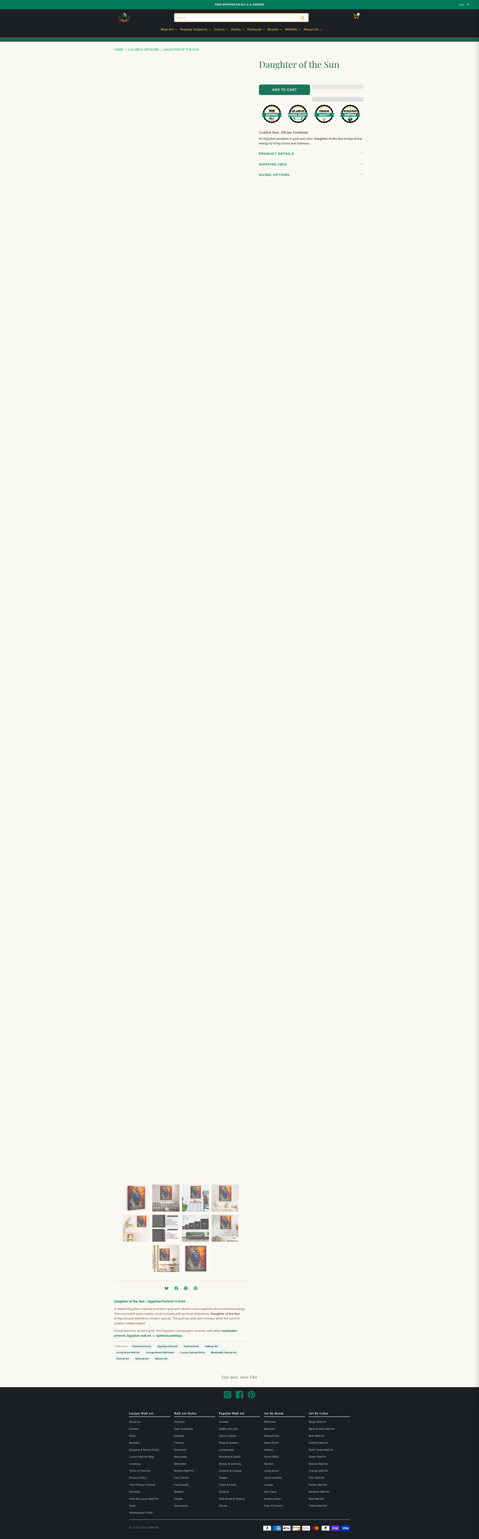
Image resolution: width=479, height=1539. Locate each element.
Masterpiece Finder (141, 1512)
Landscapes (226, 1449)
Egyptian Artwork (167, 1346)
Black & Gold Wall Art (322, 1428)
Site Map (134, 1491)
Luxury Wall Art (149, 1527)
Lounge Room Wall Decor (160, 1352)
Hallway (268, 1449)
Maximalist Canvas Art (224, 1352)
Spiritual (224, 1491)
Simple (178, 1498)
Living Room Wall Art (128, 1352)
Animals (223, 1421)
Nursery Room (272, 1498)
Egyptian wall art (139, 1335)
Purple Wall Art (318, 1484)
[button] (169, 30)
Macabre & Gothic (230, 1456)
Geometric (180, 1449)
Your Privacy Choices (142, 1484)
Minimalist (180, 1463)
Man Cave (270, 1491)
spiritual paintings (169, 1335)
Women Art (161, 1358)
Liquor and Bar (273, 1477)
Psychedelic (181, 1484)
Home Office (271, 1456)
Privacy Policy (137, 1477)
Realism (178, 1491)
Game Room (271, 1442)
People (223, 1477)
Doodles (179, 1435)
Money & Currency (230, 1463)
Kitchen (268, 1463)
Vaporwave (181, 1505)
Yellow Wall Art (318, 1505)
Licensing (135, 1463)
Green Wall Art (317, 1456)
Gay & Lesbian (228, 1435)
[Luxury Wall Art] (124, 18)
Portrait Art (122, 1358)
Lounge (268, 1484)
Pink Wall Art (316, 1477)
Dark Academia (183, 1428)
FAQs (132, 1435)
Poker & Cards (228, 1484)
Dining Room (271, 1435)
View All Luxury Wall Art (143, 1498)
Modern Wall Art (184, 1470)
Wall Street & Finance (232, 1498)
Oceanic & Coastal (230, 1470)
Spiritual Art (142, 1358)
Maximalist (180, 1456)
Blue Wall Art (316, 1435)
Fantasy (179, 1442)
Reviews (134, 1442)
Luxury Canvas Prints (192, 1352)
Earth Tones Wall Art (321, 1449)
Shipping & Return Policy (144, 1449)
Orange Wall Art (318, 1470)
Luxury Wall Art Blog (141, 1456)
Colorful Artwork (141, 1346)
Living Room (271, 1470)
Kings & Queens (228, 1442)
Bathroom (270, 1421)
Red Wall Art (316, 1498)
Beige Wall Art (317, 1421)
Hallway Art (211, 1346)
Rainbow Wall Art (319, 1491)
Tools (132, 1505)
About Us (135, 1421)
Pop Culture (181, 1477)
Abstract (179, 1421)
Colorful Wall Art (318, 1442)
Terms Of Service (139, 1470)
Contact (134, 1428)
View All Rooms (273, 1505)
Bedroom (269, 1428)
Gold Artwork (191, 1346)
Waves (223, 1505)
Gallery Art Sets (228, 1428)
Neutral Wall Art (318, 1463)
